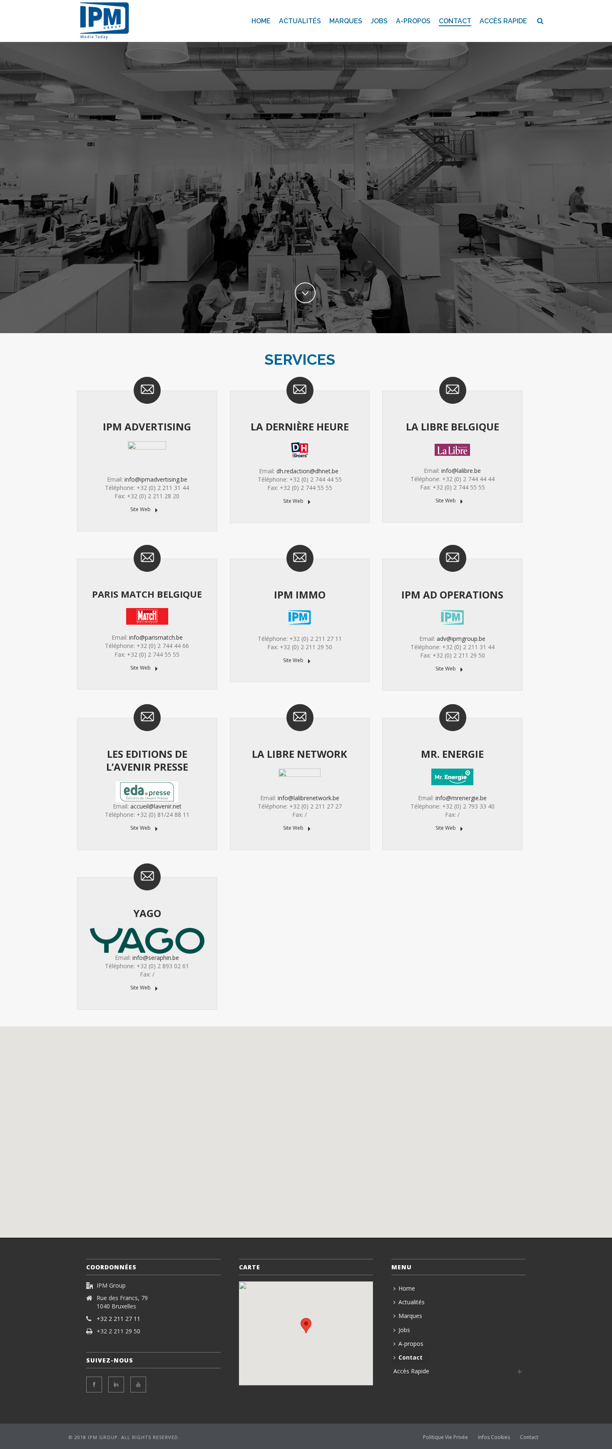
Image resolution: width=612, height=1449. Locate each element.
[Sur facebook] (94, 1384)
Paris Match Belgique (147, 594)
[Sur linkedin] (116, 1384)
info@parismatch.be (156, 637)
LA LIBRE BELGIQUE (452, 426)
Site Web (141, 509)
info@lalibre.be (461, 471)
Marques (345, 21)
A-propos (413, 21)
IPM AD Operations (452, 594)
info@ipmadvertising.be (155, 479)
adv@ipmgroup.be (461, 639)
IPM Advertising (147, 426)
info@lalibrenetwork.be (308, 798)
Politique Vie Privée (445, 1437)
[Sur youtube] (138, 1384)
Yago (147, 913)
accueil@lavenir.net (156, 806)
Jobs (379, 21)
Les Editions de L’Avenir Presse (147, 760)
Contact (455, 21)
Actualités (300, 21)
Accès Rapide (503, 21)
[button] (279, 1103)
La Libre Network (299, 754)
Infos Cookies (494, 1437)
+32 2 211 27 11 (118, 1319)
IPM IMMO (300, 594)
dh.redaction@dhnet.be (307, 471)
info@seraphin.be (155, 958)
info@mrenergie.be (461, 798)
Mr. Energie (452, 754)
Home (261, 21)
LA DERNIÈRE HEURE (300, 426)
